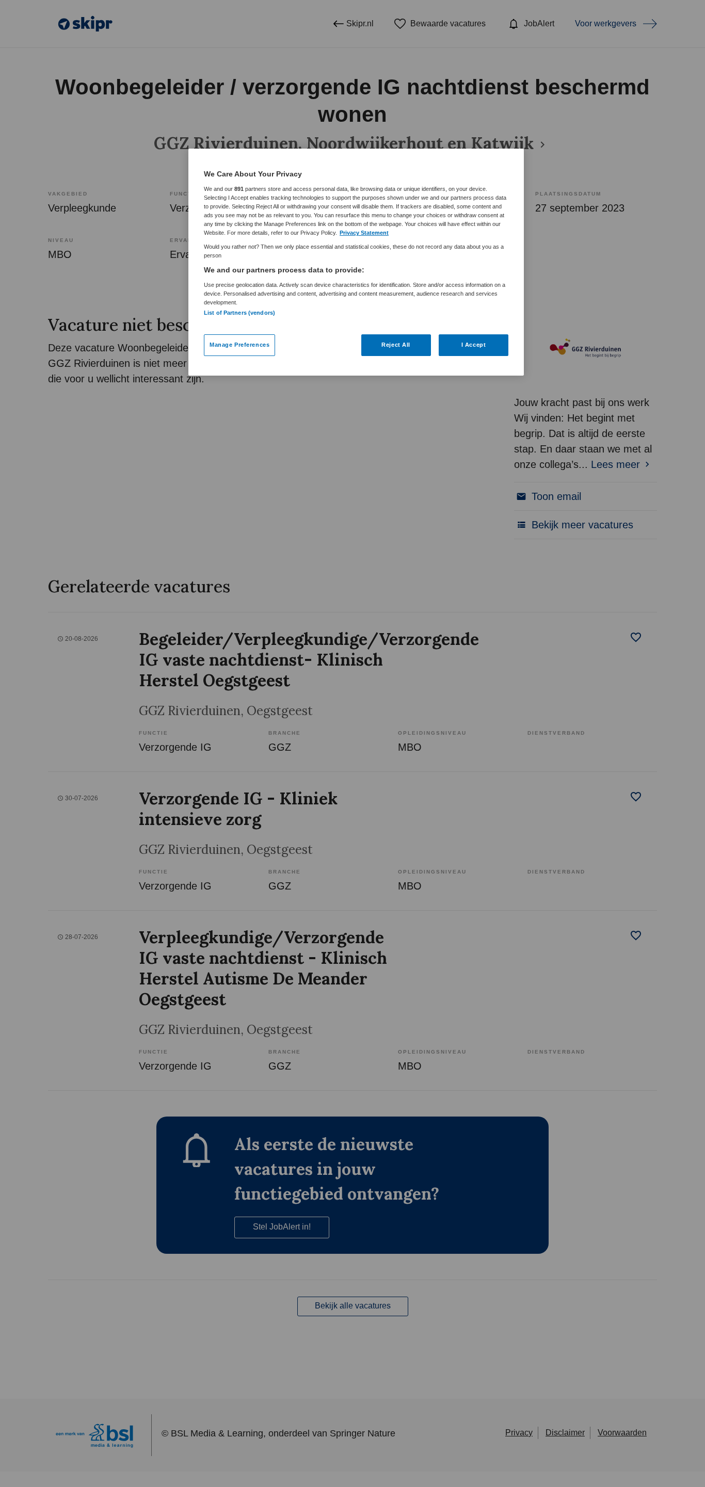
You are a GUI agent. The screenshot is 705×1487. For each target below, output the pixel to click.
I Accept (473, 345)
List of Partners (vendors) (239, 313)
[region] (356, 262)
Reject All (395, 345)
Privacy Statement (364, 233)
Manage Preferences (239, 345)
